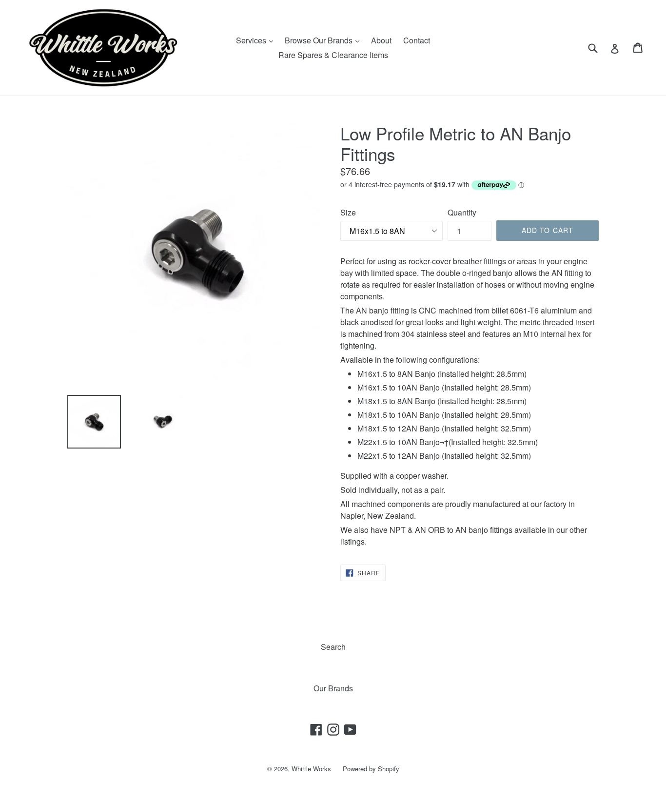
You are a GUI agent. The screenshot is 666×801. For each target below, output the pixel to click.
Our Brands (333, 688)
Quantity (462, 212)
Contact (416, 40)
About (381, 40)
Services (257, 40)
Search (333, 646)
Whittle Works (311, 768)
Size (348, 212)
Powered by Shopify (371, 768)
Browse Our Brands (324, 40)
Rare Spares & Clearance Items (333, 54)
